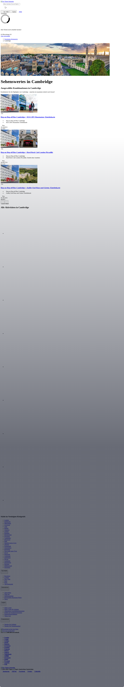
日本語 (6, 656)
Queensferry (7, 548)
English (6, 637)
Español (6, 647)
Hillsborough (8, 566)
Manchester (7, 523)
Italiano (6, 652)
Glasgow (7, 530)
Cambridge (7, 538)
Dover (6, 553)
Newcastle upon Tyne (10, 551)
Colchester (7, 556)
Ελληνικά (7, 646)
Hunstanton (7, 562)
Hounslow (7, 567)
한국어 (6, 651)
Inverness (7, 536)
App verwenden (5, 36)
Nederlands (7, 654)
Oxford (6, 531)
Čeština (6, 641)
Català (6, 639)
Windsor (6, 544)
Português (7, 658)
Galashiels (7, 561)
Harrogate (7, 554)
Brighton (6, 533)
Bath (5, 541)
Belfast (6, 528)
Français (7, 649)
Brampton (7, 549)
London (6, 520)
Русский (7, 661)
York (5, 526)
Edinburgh (7, 522)
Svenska (6, 662)
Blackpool (7, 539)
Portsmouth (7, 546)
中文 (5, 664)
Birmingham (8, 535)
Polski (6, 659)
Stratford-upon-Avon (10, 543)
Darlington (7, 557)
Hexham (6, 564)
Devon (6, 559)
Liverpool (7, 525)
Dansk (6, 642)
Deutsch (6, 644)
